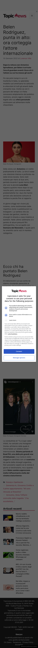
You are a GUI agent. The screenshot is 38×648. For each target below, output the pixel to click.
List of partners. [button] (12, 334)
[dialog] (19, 324)
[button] (19, 320)
